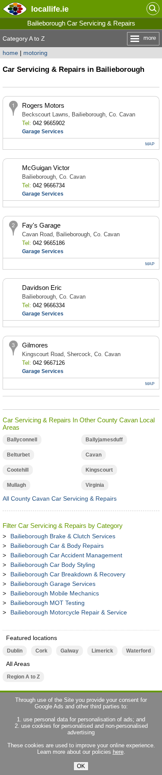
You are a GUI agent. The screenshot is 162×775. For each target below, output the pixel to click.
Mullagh (16, 485)
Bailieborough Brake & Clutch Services (62, 536)
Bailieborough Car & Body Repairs (57, 545)
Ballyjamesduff (104, 440)
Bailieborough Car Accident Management (66, 555)
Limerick (102, 651)
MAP (150, 143)
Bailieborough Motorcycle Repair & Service (68, 612)
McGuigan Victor (46, 167)
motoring (35, 52)
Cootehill (18, 470)
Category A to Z (24, 38)
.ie (50, 8)
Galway (69, 651)
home (10, 52)
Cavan (94, 455)
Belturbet (18, 455)
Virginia (95, 485)
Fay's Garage (41, 225)
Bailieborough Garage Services (52, 583)
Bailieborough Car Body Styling (52, 564)
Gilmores (35, 345)
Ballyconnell (22, 440)
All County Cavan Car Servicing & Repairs (60, 498)
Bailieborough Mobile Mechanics (54, 593)
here (118, 752)
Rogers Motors (43, 105)
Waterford (138, 651)
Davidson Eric (42, 287)
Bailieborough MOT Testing (47, 602)
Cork (41, 651)
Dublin (14, 651)
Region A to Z (23, 677)
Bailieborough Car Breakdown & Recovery (67, 574)
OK (81, 766)
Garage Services (43, 132)
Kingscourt (99, 470)
